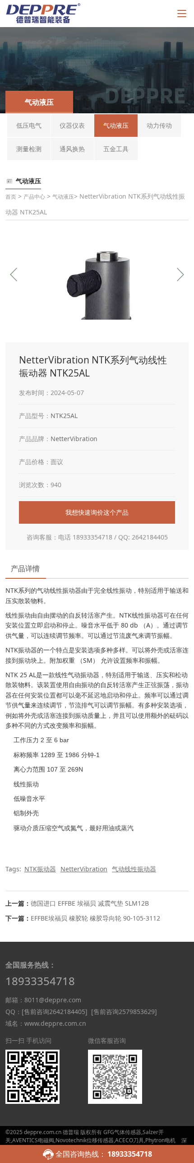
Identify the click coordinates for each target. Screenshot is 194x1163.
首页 (10, 196)
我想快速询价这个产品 (97, 512)
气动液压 (63, 196)
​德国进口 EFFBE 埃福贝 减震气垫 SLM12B (90, 903)
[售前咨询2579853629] (124, 1011)
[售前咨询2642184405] (55, 1011)
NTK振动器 (40, 869)
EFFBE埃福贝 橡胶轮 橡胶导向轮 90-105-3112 (95, 918)
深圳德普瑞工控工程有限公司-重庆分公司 (96, 1144)
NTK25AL (64, 415)
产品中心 (34, 196)
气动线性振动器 (134, 869)
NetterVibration (74, 438)
